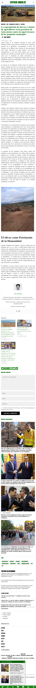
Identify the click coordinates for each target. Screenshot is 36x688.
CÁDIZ (2, 630)
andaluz (12, 561)
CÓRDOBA (3, 633)
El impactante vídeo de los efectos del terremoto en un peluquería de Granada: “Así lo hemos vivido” (16, 605)
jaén (18, 563)
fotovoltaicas (5, 563)
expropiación (25, 561)
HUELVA (2, 638)
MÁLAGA (3, 644)
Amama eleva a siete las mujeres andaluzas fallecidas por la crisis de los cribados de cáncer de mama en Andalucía (17, 601)
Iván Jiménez (7, 37)
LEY (31, 563)
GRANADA (3, 636)
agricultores (5, 561)
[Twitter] (17, 311)
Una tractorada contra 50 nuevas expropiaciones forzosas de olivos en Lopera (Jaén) (17, 581)
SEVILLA (3, 646)
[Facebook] (11, 368)
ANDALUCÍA (3, 24)
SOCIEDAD (23, 24)
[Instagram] (19, 311)
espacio (18, 561)
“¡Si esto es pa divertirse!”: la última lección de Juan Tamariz (15, 596)
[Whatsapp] (8, 368)
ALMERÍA (3, 628)
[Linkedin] (16, 368)
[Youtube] (14, 368)
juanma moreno (25, 563)
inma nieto (12, 563)
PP (2, 566)
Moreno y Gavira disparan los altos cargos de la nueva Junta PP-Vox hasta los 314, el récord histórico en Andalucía (16, 516)
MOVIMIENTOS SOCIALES (14, 24)
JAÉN (7, 24)
